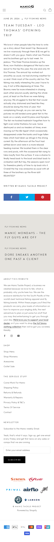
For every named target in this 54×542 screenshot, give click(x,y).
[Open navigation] (4, 10)
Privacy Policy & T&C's (14, 402)
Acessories (9, 361)
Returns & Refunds (12, 392)
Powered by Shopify (27, 510)
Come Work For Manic (14, 382)
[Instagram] (11, 335)
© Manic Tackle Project (27, 506)
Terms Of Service (12, 407)
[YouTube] (18, 335)
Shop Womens (11, 356)
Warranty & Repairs (13, 397)
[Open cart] (50, 9)
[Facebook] (5, 335)
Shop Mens (9, 351)
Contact (8, 412)
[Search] (44, 9)
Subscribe (14, 460)
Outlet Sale (9, 366)
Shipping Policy (11, 387)
